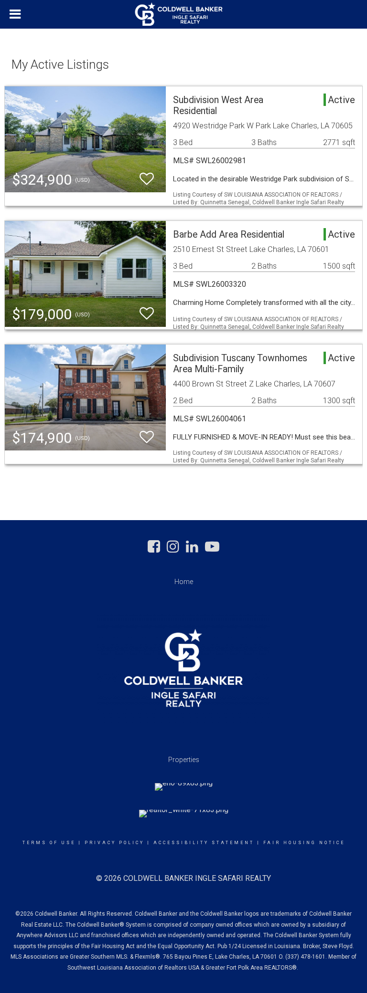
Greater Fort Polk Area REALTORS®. (252, 967)
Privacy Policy (114, 842)
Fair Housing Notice (304, 842)
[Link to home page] (183, 14)
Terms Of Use (49, 842)
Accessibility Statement (203, 842)
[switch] (147, 179)
